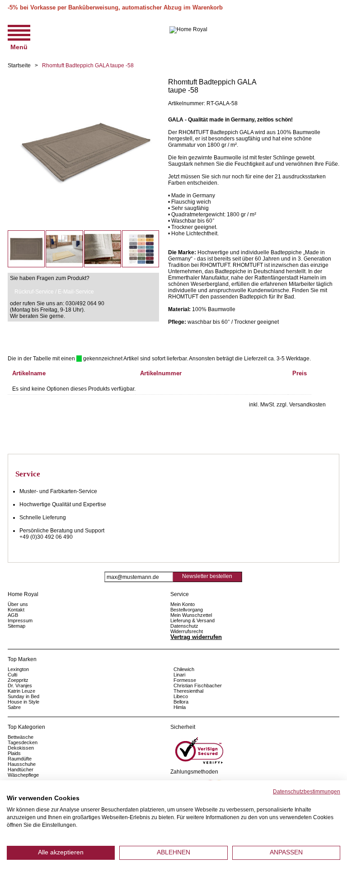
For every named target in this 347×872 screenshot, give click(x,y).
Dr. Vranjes (20, 685)
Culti (12, 674)
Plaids (14, 753)
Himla (180, 707)
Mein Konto (182, 604)
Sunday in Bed (23, 696)
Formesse (185, 680)
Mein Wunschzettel (191, 615)
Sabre (14, 707)
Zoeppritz (18, 680)
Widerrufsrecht (186, 631)
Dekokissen (21, 748)
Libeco (181, 696)
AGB (13, 615)
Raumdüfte (20, 758)
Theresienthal (188, 691)
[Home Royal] (188, 29)
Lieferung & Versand (192, 620)
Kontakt (16, 609)
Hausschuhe (22, 764)
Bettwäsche (20, 737)
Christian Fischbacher (198, 685)
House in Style (23, 701)
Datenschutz (184, 626)
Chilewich (184, 669)
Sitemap (16, 626)
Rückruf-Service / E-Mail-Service (54, 292)
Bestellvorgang (186, 609)
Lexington (18, 669)
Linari (179, 674)
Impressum (20, 620)
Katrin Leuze (21, 691)
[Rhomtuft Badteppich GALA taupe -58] (83, 81)
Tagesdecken (23, 742)
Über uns (18, 604)
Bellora (182, 701)
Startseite (19, 65)
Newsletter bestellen (207, 576)
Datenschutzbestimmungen (306, 791)
